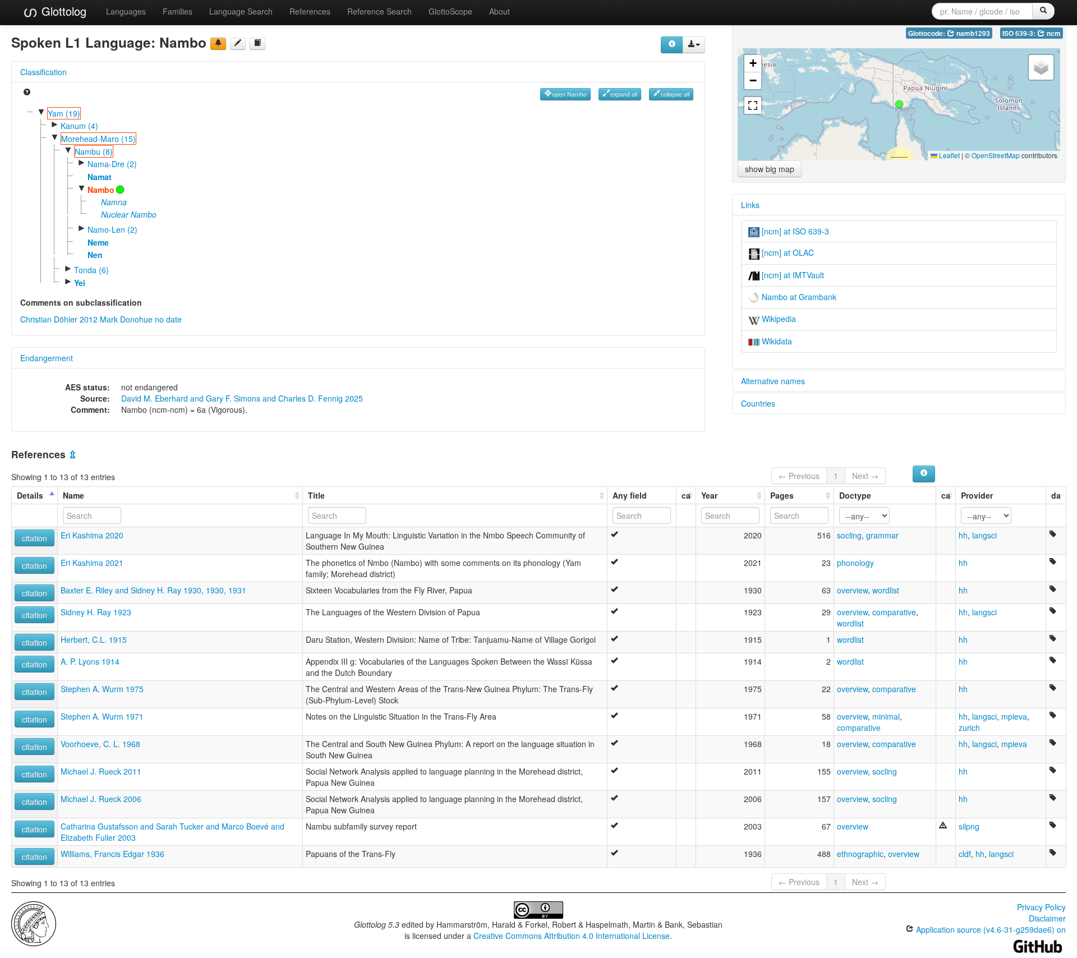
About (499, 11)
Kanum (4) (79, 125)
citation (34, 538)
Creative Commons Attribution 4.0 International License (571, 935)
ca (686, 495)
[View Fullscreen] (752, 105)
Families (177, 11)
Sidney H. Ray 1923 (96, 612)
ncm (1053, 33)
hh (963, 535)
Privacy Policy (1041, 907)
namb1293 (972, 33)
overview (852, 590)
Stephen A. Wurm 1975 (102, 688)
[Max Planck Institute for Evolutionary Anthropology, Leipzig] (33, 922)
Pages (782, 495)
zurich (969, 727)
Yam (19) (64, 113)
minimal (886, 716)
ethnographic (860, 853)
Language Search (241, 11)
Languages (126, 11)
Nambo (101, 189)
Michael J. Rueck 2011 (101, 771)
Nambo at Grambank (798, 296)
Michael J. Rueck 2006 (101, 798)
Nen (95, 254)
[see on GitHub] (238, 44)
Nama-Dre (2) (112, 163)
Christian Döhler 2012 (59, 319)
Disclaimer (1047, 918)
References (309, 11)
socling (849, 535)
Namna (114, 202)
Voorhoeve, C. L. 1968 (100, 743)
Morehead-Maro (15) (98, 138)
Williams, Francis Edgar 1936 (112, 853)
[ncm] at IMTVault (792, 274)
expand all (623, 94)
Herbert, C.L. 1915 (94, 639)
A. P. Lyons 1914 (90, 661)
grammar (882, 535)
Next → (865, 475)
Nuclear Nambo (129, 214)
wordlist (885, 590)
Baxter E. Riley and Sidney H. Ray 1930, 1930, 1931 (153, 590)
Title (316, 495)
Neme (98, 242)
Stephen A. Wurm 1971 (102, 716)
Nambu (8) (94, 151)
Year (709, 495)
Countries (758, 403)
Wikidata (776, 341)
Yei (79, 282)
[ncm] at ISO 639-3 (794, 231)
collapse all (675, 94)
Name (73, 495)
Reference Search (379, 11)
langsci (984, 535)
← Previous (799, 475)
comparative (894, 612)
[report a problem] (218, 44)
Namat (100, 176)
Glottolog (62, 11)
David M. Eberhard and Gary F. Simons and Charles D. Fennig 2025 (242, 398)
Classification (43, 71)
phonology (855, 562)
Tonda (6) (91, 269)
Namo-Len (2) (112, 229)
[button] (899, 104)
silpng (969, 826)
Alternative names (773, 380)
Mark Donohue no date (141, 319)
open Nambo (569, 94)
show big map (769, 168)
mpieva (1014, 716)
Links (750, 204)
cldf (965, 853)
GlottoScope (450, 11)
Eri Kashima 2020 (92, 535)
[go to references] (257, 44)
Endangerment (46, 357)
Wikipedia (778, 318)
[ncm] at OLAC (787, 252)
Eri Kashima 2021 (92, 562)
